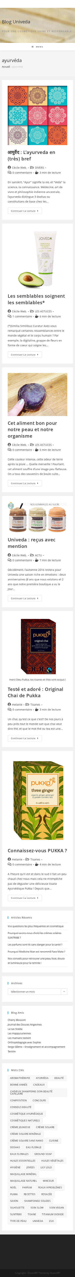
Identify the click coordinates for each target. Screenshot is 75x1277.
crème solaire (45, 1127)
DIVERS (39, 167)
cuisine (53, 1140)
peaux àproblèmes (50, 1187)
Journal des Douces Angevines (25, 1024)
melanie (17, 704)
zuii (51, 1221)
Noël (13, 1187)
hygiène (15, 1167)
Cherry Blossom (17, 1020)
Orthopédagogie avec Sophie (24, 1042)
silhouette (17, 1207)
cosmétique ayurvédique (26, 1113)
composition (18, 1100)
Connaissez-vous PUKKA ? (37, 850)
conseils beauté (21, 1107)
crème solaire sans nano (26, 1140)
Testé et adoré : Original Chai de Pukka (35, 692)
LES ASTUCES (43, 311)
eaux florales (19, 1154)
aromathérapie (20, 1078)
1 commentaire (22, 316)
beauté (59, 1078)
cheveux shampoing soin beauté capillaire (31, 1092)
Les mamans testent (19, 1038)
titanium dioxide (53, 1214)
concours (39, 1100)
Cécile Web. (19, 167)
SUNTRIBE (16, 1214)
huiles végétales (52, 1160)
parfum (27, 1187)
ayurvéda (42, 1078)
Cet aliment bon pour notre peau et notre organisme (32, 429)
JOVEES (31, 1167)
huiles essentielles (23, 1160)
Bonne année (18, 1084)
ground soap (43, 1154)
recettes (29, 1194)
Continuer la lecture (26, 211)
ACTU (38, 555)
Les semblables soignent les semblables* (36, 299)
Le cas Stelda (15, 1029)
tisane (32, 1214)
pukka (14, 1194)
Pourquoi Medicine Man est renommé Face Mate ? (36, 951)
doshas (15, 1147)
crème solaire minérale (25, 1134)
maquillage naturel (23, 1180)
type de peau (18, 1221)
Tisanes (35, 704)
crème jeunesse (20, 1127)
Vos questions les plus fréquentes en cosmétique (35, 926)
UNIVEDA (38, 1221)
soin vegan (56, 1207)
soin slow (37, 1207)
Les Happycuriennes (19, 1033)
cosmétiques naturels (25, 1120)
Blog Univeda (16, 21)
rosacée (46, 1194)
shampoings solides (37, 1201)
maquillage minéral (23, 1174)
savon (14, 1201)
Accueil (6, 66)
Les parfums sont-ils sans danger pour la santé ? (35, 944)
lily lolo (46, 1167)
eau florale (33, 1147)
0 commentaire (22, 172)
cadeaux (39, 1084)
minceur (48, 1180)
